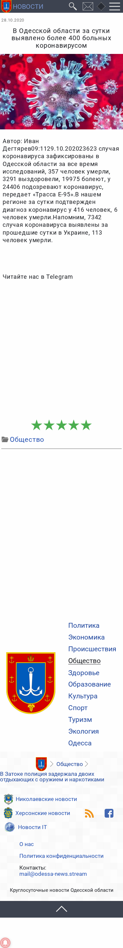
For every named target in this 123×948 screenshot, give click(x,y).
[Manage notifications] (5, 943)
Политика (83, 625)
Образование (89, 684)
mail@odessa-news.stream (53, 874)
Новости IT (32, 827)
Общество (84, 661)
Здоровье (83, 673)
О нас (26, 844)
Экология (83, 731)
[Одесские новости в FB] (109, 813)
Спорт (78, 708)
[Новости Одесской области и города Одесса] (22, 6)
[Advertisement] (61, 350)
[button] (61, 909)
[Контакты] (88, 6)
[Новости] (41, 764)
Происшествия (92, 649)
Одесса (80, 743)
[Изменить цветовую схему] (101, 6)
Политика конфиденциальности (61, 856)
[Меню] (114, 6)
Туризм (80, 719)
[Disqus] (61, 533)
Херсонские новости (42, 813)
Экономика (86, 637)
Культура (82, 696)
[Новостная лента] (89, 813)
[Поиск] (73, 6)
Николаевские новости (46, 799)
